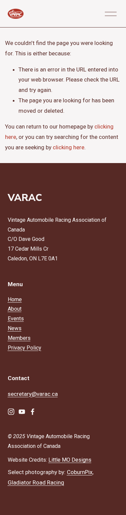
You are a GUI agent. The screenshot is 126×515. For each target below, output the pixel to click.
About (15, 309)
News (15, 328)
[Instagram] (11, 411)
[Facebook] (32, 411)
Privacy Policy (24, 348)
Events (16, 318)
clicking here (68, 147)
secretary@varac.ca (33, 394)
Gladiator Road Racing (36, 482)
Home (15, 299)
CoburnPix (79, 472)
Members (19, 338)
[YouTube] (21, 411)
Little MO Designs (69, 460)
